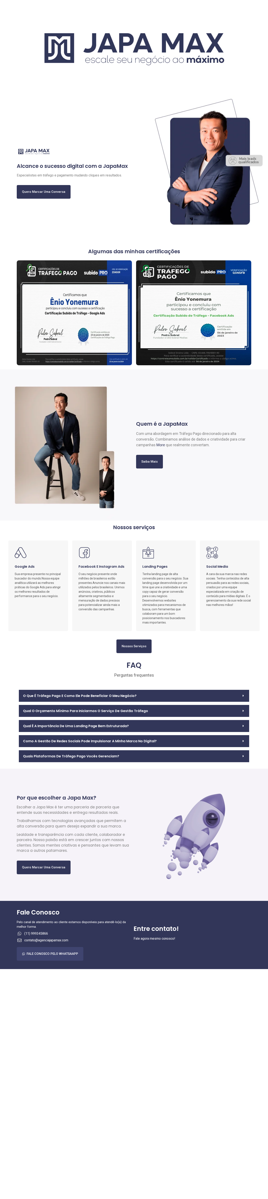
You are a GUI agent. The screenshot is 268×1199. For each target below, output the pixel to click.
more (160, 445)
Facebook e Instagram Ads (101, 566)
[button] (134, 696)
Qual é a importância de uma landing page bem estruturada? (76, 726)
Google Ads (25, 566)
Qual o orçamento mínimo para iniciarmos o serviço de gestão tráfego (85, 710)
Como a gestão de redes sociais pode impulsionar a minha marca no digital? (90, 741)
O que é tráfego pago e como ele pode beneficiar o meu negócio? (80, 695)
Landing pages (155, 566)
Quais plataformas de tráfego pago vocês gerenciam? (71, 756)
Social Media (217, 566)
